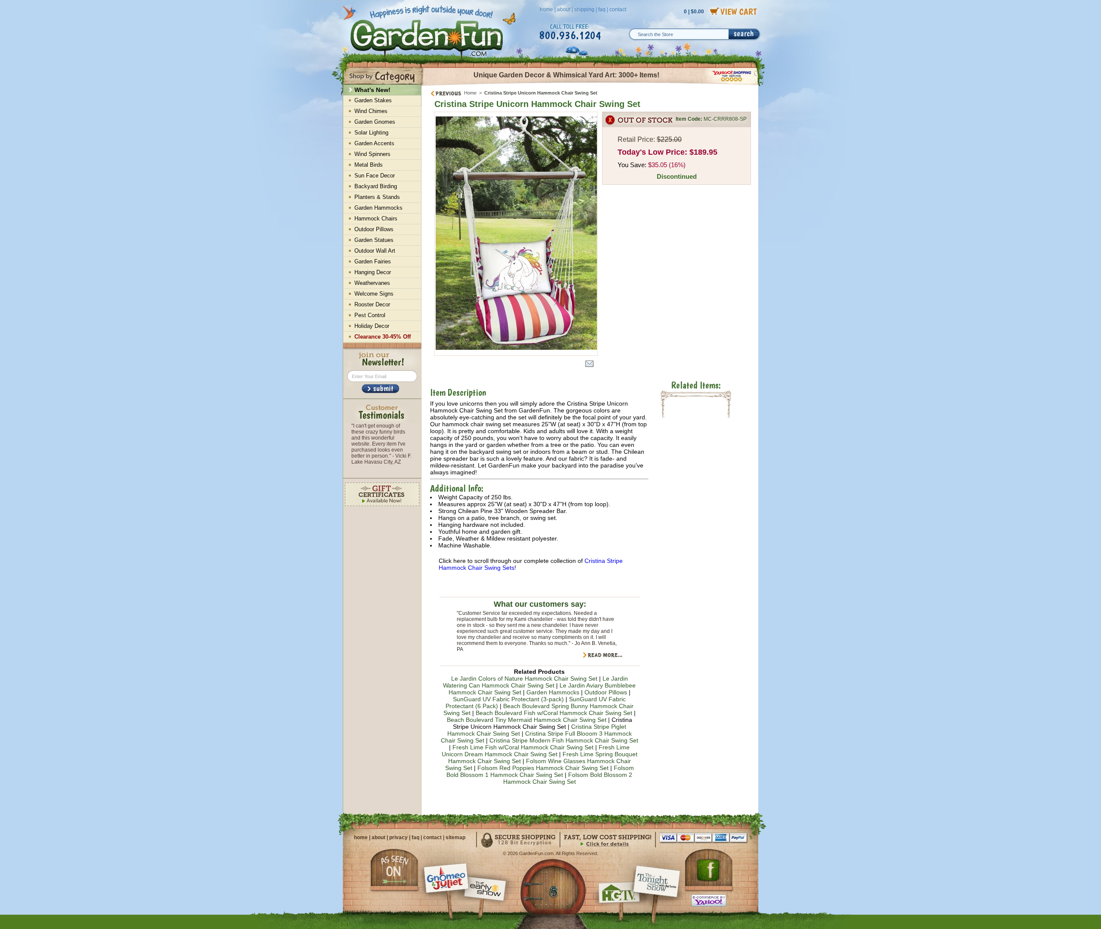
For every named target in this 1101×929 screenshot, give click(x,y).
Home (470, 92)
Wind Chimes (371, 111)
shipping (584, 9)
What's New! (372, 89)
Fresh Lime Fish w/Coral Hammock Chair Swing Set (523, 747)
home (546, 9)
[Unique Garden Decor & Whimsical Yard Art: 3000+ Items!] (590, 85)
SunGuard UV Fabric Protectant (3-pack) (508, 699)
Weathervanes (372, 283)
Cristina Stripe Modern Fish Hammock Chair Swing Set (563, 740)
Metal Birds (368, 165)
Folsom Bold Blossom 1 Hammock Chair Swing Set (540, 771)
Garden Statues (374, 240)
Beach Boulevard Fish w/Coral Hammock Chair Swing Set (554, 712)
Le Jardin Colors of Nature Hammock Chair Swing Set (524, 678)
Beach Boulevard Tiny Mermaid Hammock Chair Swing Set (526, 719)
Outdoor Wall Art (374, 251)
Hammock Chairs (375, 218)
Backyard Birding (375, 186)
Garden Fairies (372, 261)
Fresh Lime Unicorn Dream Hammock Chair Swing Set (536, 751)
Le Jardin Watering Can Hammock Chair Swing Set (535, 682)
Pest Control (369, 315)
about (563, 9)
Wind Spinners (372, 154)
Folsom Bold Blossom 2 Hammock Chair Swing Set (568, 778)
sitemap (455, 837)
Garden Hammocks (552, 692)
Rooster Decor (372, 304)
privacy (398, 837)
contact (617, 9)
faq (602, 9)
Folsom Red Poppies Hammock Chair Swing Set (543, 767)
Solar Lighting (371, 132)
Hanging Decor (372, 272)
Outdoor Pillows (605, 692)
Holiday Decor (371, 326)
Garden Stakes (373, 100)
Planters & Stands (377, 197)
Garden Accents (374, 143)
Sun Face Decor (374, 175)
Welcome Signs (374, 293)
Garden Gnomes (374, 122)
